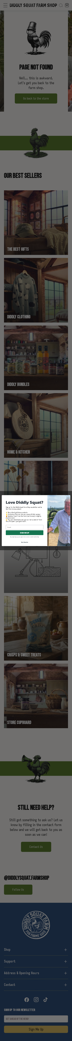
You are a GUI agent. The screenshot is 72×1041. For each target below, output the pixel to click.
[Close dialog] (67, 497)
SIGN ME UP (24, 532)
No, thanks (24, 542)
